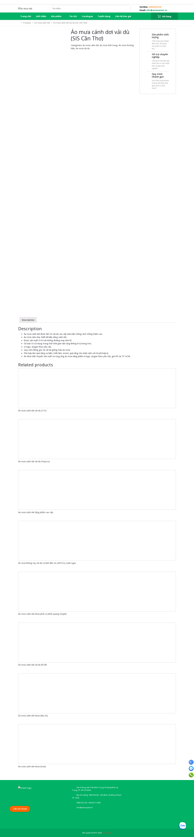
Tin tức (73, 16)
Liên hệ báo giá (123, 16)
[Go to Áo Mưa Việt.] (19, 22)
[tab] (28, 320)
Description (28, 319)
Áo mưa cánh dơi (91, 45)
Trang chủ (25, 16)
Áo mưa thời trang (108, 45)
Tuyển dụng (104, 16)
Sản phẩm (56, 16)
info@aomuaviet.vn (156, 10)
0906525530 (155, 6)
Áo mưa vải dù (83, 48)
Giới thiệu (41, 16)
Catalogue (87, 16)
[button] (164, 16)
